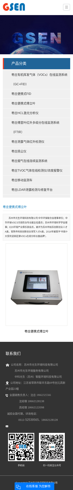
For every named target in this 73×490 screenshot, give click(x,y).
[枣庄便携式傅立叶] (36, 284)
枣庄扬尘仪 (18, 151)
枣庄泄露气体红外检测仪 (27, 141)
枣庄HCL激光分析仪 (25, 113)
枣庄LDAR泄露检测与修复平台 (32, 189)
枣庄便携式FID (21, 93)
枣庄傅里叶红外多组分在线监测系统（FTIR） (35, 127)
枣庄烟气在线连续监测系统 (29, 161)
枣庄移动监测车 (21, 180)
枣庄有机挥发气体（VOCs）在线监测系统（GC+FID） (39, 79)
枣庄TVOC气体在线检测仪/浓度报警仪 (37, 170)
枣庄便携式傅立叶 (23, 103)
